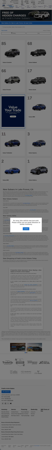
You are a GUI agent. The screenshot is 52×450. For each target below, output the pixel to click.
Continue (26, 228)
